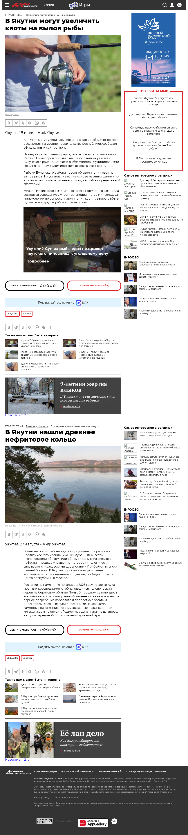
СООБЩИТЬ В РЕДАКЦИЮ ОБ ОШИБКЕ (146, 771)
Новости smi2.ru (17, 415)
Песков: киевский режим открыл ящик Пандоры (157, 299)
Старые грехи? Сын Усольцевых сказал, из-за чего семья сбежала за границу (160, 195)
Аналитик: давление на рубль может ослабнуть (160, 312)
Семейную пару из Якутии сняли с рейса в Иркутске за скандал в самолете (153, 130)
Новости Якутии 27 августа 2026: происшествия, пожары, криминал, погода (154, 101)
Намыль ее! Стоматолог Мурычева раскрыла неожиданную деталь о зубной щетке (159, 459)
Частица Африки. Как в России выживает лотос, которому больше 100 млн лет (160, 447)
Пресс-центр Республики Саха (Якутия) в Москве (33, 525)
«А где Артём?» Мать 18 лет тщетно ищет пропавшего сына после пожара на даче (160, 232)
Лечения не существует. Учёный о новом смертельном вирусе (159, 434)
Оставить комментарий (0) (94, 285)
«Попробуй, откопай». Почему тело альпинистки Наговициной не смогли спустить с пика (160, 472)
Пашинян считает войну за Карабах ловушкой (159, 552)
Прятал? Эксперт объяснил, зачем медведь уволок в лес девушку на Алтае (159, 207)
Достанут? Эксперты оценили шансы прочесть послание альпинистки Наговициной (161, 183)
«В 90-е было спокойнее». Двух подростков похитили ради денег (159, 242)
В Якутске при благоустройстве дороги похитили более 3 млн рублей (153, 145)
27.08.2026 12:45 (14, 426)
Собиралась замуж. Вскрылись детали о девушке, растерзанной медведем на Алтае (159, 496)
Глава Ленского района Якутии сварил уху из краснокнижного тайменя (39, 354)
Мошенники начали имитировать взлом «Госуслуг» (158, 275)
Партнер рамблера (65, 821)
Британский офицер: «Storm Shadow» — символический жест (160, 564)
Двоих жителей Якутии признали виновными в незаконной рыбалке (40, 366)
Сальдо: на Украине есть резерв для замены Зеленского (159, 287)
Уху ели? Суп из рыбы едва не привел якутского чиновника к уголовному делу (67, 251)
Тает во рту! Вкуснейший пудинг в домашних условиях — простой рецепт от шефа (159, 484)
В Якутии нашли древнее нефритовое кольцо (153, 160)
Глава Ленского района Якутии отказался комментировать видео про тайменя (98, 343)
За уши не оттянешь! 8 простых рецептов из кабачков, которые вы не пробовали (161, 219)
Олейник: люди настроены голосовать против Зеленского (157, 263)
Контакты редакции (45, 771)
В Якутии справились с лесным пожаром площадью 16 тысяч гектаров (39, 711)
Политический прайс (110, 771)
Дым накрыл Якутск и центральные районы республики (153, 116)
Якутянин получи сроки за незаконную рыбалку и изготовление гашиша (94, 354)
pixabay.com (12, 114)
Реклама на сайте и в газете (77, 771)
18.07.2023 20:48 (14, 15)
